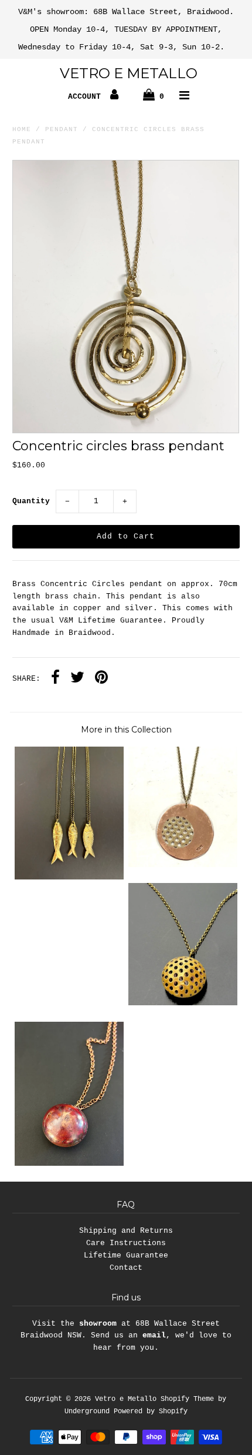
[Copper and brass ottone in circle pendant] (182, 865)
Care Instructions (126, 1243)
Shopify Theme (187, 1399)
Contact (126, 1267)
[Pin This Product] (101, 679)
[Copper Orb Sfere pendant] (69, 1163)
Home (21, 129)
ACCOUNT (86, 96)
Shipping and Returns (126, 1230)
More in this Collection (126, 729)
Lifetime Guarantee (126, 1255)
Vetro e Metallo (128, 73)
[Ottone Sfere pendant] (182, 1003)
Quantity (31, 501)
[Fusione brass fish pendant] (69, 877)
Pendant (61, 129)
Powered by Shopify (151, 1411)
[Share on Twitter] (77, 679)
